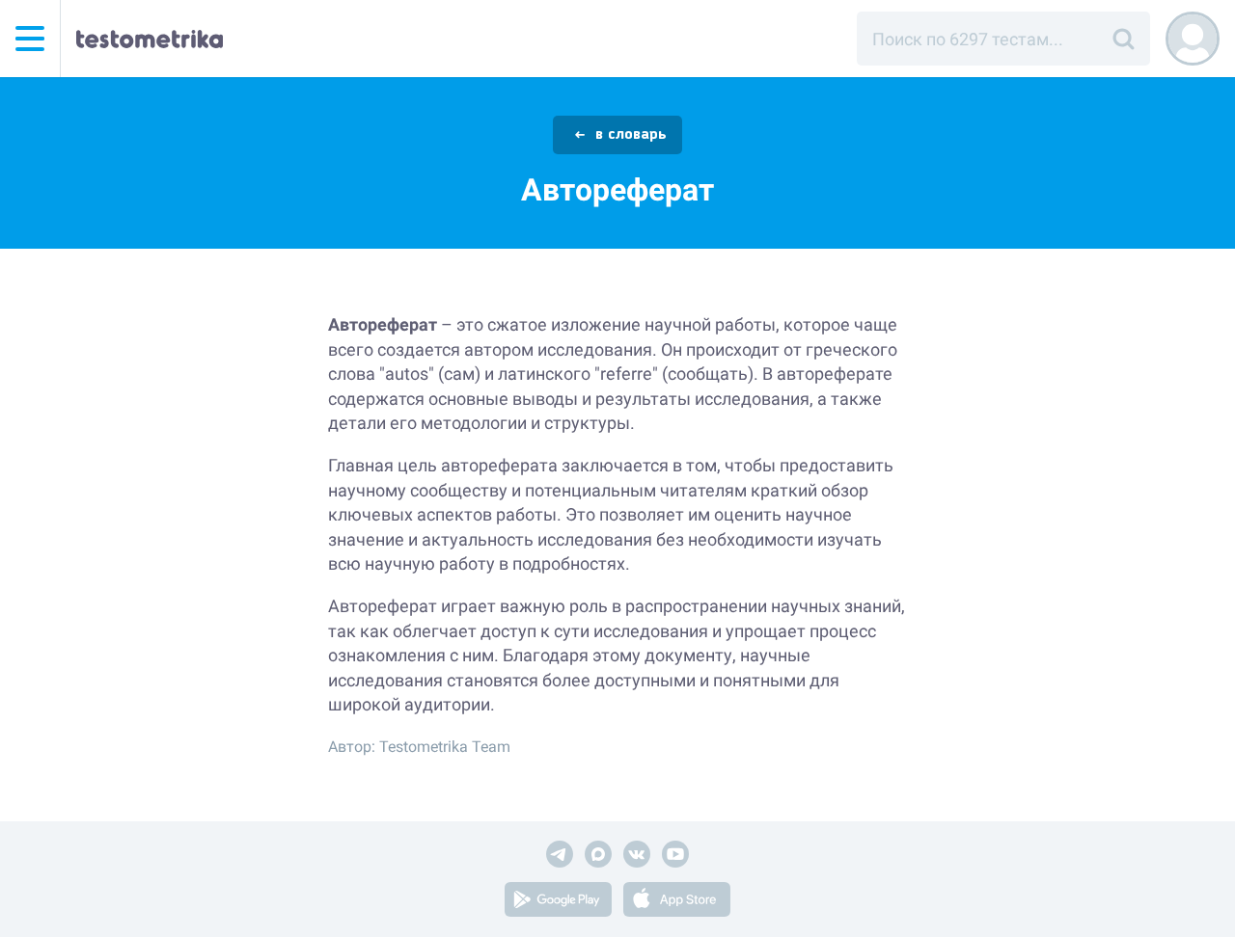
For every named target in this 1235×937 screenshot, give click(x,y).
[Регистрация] (1193, 39)
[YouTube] (675, 857)
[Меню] (29, 38)
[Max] (598, 857)
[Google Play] (558, 903)
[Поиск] (1123, 38)
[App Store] (676, 903)
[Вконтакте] (636, 857)
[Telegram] (559, 857)
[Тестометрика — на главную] (149, 38)
